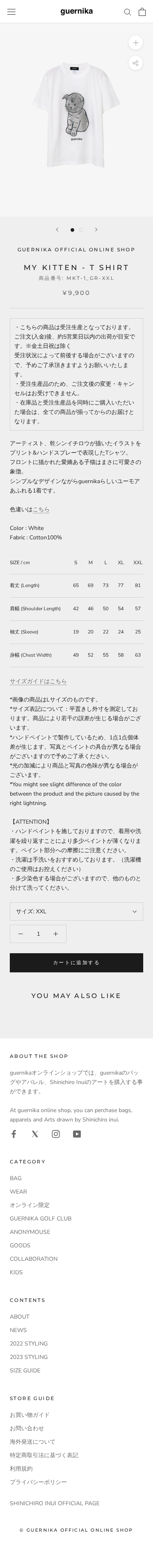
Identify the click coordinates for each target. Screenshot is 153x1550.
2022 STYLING (29, 1344)
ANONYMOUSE (30, 1232)
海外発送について (32, 1442)
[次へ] (96, 229)
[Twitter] (35, 1133)
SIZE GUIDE (25, 1370)
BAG (16, 1178)
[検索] (127, 11)
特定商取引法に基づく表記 (44, 1455)
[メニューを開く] (11, 12)
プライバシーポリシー (38, 1482)
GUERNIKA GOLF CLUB (40, 1218)
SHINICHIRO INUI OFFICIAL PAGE (55, 1503)
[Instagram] (56, 1133)
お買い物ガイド (30, 1415)
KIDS (16, 1272)
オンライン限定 (30, 1205)
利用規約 (21, 1469)
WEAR (18, 1192)
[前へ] (57, 229)
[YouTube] (77, 1133)
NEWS (18, 1330)
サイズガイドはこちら (38, 681)
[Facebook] (14, 1133)
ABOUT (19, 1317)
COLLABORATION (34, 1259)
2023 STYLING (29, 1357)
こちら (41, 509)
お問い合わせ (27, 1428)
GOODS (20, 1245)
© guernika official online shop (76, 1530)
